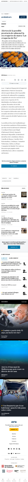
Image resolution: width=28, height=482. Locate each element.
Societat (4, 21)
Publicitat (14, 438)
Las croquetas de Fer (6, 180)
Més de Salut (5, 188)
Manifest (14, 433)
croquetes (21, 95)
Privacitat (7, 459)
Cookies (22, 459)
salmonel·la (16, 178)
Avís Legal (12, 459)
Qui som (14, 436)
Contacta (14, 441)
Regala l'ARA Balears (14, 443)
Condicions (17, 459)
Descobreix (4, 301)
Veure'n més (24, 301)
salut (10, 178)
